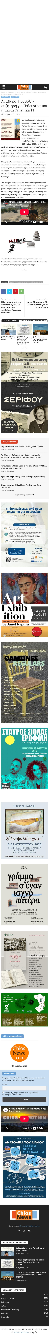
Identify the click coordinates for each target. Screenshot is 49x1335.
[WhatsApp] (21, 291)
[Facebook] (3, 291)
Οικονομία (5, 1317)
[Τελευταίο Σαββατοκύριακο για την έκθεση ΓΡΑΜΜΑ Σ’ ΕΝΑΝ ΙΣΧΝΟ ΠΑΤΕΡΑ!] (40, 329)
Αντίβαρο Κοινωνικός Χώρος (18, 282)
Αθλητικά (4, 1313)
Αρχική (3, 92)
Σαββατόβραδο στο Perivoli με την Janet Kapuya (8, 337)
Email (4, 1084)
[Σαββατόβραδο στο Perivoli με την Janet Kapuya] (8, 329)
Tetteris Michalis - (22, 1332)
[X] (9, 291)
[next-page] (26, 348)
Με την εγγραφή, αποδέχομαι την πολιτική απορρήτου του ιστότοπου (20, 1094)
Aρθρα (3, 1306)
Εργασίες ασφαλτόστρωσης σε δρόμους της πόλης (23, 476)
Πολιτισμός (11, 92)
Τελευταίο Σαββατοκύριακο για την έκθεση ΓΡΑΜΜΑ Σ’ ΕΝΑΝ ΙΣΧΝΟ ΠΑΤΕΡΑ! (40, 339)
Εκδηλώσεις (19, 92)
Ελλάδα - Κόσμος (7, 1298)
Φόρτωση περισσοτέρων (24, 495)
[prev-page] (23, 348)
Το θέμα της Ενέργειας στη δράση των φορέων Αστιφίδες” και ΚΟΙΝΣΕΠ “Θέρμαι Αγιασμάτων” (24, 340)
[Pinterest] (15, 291)
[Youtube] (29, 1231)
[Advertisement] (24, 16)
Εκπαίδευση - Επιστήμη (10, 1310)
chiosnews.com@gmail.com (29, 1226)
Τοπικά (3, 1295)
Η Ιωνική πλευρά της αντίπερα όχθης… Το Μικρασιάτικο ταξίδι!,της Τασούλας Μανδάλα (11, 307)
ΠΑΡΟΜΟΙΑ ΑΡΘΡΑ (10, 321)
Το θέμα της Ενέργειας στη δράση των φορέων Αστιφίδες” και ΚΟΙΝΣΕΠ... (30, 1262)
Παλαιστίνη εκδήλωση (35, 282)
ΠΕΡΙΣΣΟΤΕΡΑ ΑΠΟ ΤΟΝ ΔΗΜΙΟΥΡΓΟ (33, 321)
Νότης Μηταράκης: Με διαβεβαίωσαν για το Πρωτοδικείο (37, 305)
